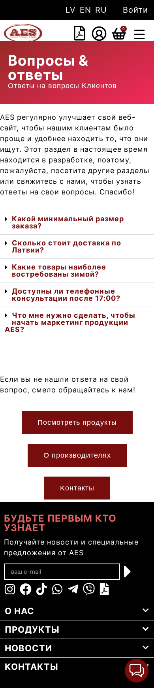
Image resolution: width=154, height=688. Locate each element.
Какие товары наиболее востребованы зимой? (59, 270)
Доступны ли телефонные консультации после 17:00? (66, 294)
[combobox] (67, 34)
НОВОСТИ (28, 648)
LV (71, 10)
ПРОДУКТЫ (32, 629)
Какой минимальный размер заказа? (68, 222)
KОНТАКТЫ (31, 667)
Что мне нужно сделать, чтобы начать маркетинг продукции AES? (70, 322)
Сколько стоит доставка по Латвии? (66, 246)
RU (101, 10)
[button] (139, 35)
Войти (135, 10)
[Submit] (128, 571)
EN (85, 10)
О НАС (19, 611)
